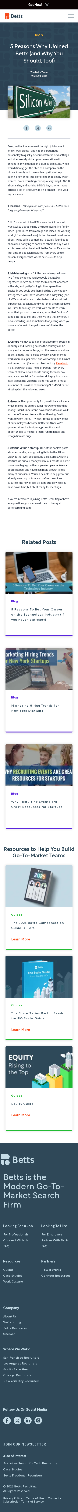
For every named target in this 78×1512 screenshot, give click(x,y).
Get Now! (35, 5)
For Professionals (16, 1234)
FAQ (6, 1246)
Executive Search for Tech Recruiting (30, 1463)
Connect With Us (15, 1240)
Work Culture (13, 1281)
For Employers (51, 1234)
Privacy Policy (12, 1498)
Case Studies (12, 1276)
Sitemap (9, 1334)
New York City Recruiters (21, 1381)
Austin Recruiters (16, 1369)
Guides (8, 1270)
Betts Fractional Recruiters (23, 1475)
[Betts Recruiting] (22, 16)
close (47, 5)
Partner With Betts (55, 1240)
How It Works (51, 1270)
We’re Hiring (12, 1322)
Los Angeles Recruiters (20, 1363)
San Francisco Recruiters (21, 1358)
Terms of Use (35, 1498)
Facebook (62, 363)
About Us (10, 1316)
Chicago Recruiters (17, 1375)
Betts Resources (15, 1328)
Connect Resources (55, 1276)
